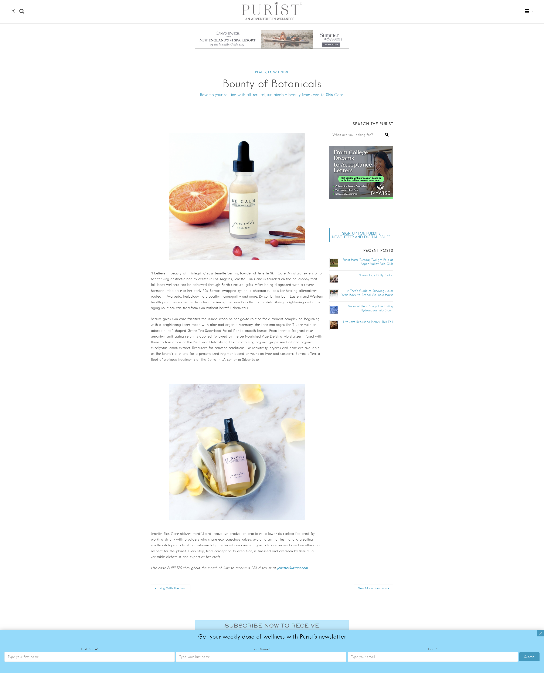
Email (432, 649)
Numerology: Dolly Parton (376, 275)
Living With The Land (171, 588)
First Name (89, 649)
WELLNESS (280, 72)
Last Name (261, 649)
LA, (270, 72)
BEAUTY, (261, 72)
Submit (529, 657)
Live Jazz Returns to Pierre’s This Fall (368, 322)
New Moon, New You (372, 588)
